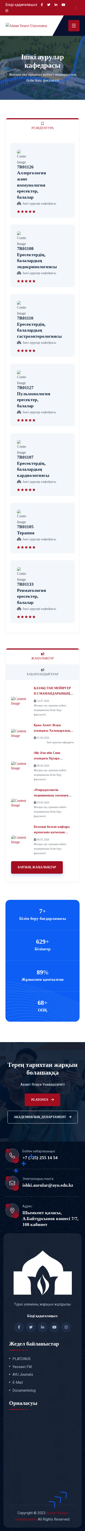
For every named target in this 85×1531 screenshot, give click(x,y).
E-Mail (17, 1383)
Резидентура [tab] (43, 128)
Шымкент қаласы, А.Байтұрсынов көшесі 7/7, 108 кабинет (50, 1218)
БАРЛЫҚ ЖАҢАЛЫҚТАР (37, 867)
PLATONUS (40, 1099)
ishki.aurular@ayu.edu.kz (47, 1185)
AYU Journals (22, 1375)
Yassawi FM (22, 1367)
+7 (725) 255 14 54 (40, 1157)
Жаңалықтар (42, 658)
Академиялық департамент (40, 1117)
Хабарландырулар (42, 674)
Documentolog (24, 1390)
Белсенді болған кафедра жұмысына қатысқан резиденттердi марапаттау (52, 832)
